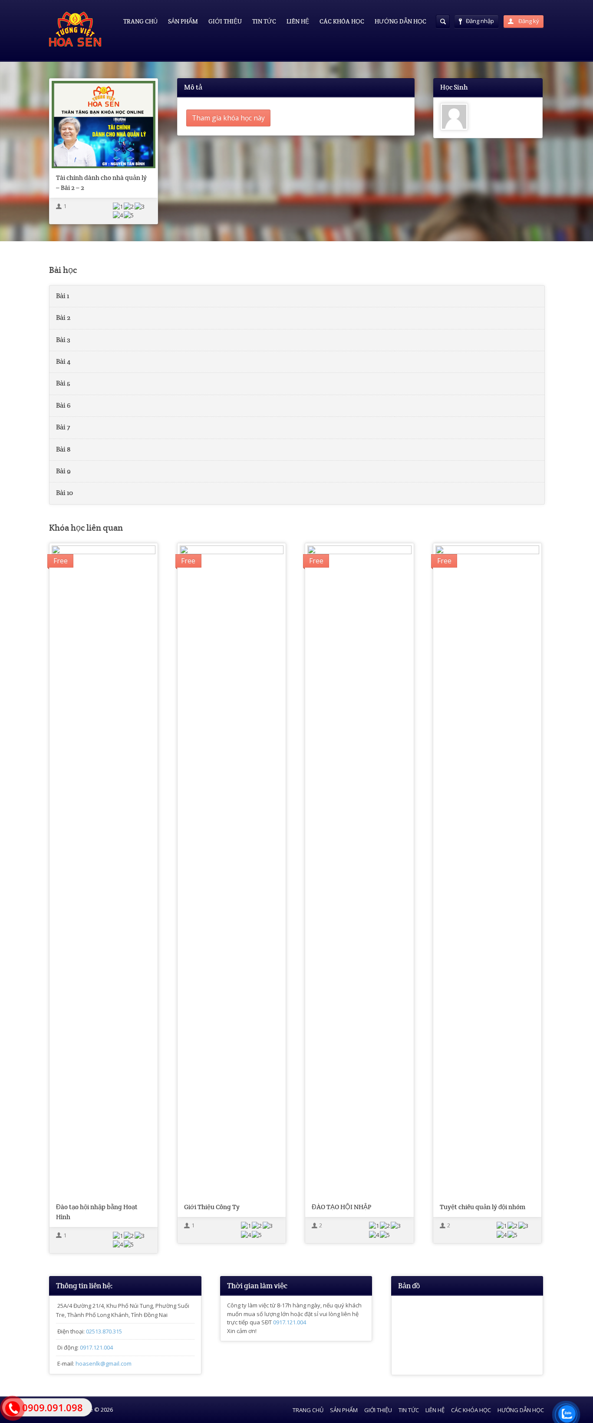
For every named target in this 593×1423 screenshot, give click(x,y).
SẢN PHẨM (183, 21)
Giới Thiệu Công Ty (212, 1207)
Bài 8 (63, 449)
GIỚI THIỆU (225, 21)
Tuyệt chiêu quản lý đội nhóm (482, 1207)
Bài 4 (63, 361)
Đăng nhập (480, 21)
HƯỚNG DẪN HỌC (400, 21)
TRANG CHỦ (140, 21)
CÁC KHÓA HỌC (342, 21)
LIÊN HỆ (298, 21)
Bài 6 (63, 405)
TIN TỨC (264, 21)
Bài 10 (64, 493)
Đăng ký (528, 21)
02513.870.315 (104, 1331)
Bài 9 (63, 471)
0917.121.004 (96, 1347)
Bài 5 (63, 383)
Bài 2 (63, 317)
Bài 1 (62, 296)
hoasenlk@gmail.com (104, 1363)
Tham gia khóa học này (228, 118)
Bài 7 (63, 427)
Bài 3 (63, 340)
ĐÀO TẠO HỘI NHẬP (341, 1207)
